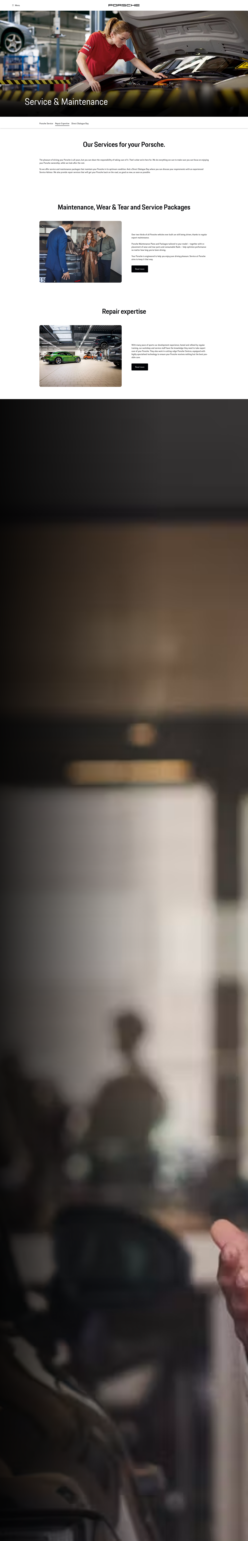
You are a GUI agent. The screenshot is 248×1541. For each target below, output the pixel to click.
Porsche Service (46, 123)
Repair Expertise (62, 123)
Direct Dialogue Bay (80, 123)
